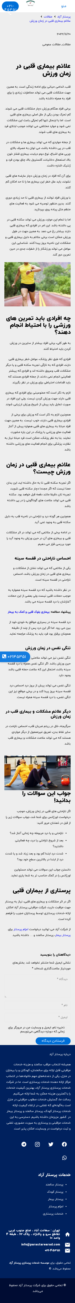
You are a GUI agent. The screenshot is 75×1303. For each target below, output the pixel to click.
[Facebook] (64, 1144)
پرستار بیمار (63, 935)
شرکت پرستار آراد (29, 1285)
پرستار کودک (54, 1192)
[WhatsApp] (64, 1158)
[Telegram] (24, 1144)
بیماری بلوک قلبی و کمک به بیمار (29, 612)
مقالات (66, 45)
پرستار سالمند (54, 1185)
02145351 (16, 657)
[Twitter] (51, 1144)
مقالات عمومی (51, 45)
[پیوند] (27, 3)
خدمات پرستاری (53, 1214)
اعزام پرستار (21, 929)
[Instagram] (37, 1144)
